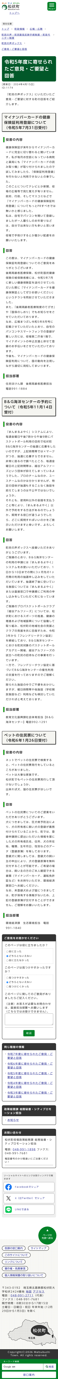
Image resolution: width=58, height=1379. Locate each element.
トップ (5, 29)
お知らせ (13, 1120)
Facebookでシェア (27, 1187)
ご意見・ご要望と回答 (14, 49)
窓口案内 (29, 1375)
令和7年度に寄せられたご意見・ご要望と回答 (30, 1056)
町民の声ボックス (12, 43)
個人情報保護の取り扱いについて (24, 1275)
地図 (29, 1291)
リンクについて (14, 1261)
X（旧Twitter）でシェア (30, 1198)
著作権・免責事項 (15, 1268)
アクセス (39, 1291)
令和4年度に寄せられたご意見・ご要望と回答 (30, 1085)
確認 (29, 1033)
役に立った (15, 952)
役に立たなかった (19, 960)
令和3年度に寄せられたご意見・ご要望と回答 (30, 1094)
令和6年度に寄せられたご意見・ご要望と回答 (30, 1065)
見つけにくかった (19, 986)
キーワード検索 (11, 1361)
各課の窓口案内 (14, 1248)
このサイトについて (16, 1255)
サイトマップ (38, 1248)
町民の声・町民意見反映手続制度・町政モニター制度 (26, 36)
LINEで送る (22, 1209)
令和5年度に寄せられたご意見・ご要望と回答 (30, 1075)
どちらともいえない (20, 956)
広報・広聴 (36, 29)
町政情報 (20, 29)
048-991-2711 (22, 1295)
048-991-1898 (24, 1149)
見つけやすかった (19, 978)
